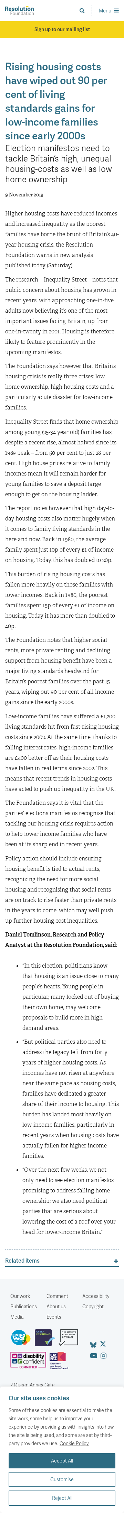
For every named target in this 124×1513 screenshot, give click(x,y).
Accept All (62, 1460)
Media (16, 1316)
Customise (62, 1479)
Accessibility (96, 1296)
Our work (20, 1296)
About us (56, 1306)
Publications (23, 1306)
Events (53, 1316)
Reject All (62, 1498)
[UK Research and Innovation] (61, 1363)
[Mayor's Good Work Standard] (70, 1340)
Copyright (93, 1306)
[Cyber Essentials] (47, 1340)
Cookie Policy (74, 1443)
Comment (57, 1296)
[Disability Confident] (30, 1363)
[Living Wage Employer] (22, 1340)
